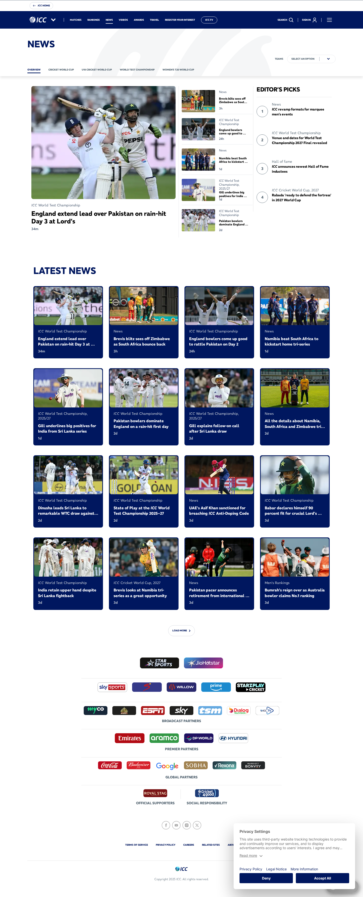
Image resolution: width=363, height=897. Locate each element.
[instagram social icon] (186, 825)
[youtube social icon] (176, 825)
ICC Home (44, 5)
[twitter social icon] (197, 825)
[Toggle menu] (329, 20)
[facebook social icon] (166, 825)
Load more (179, 630)
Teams (279, 58)
